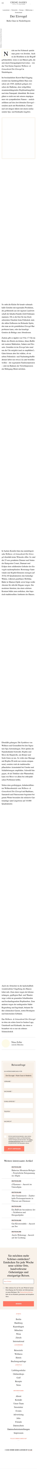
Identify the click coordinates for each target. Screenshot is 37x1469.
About (18, 1396)
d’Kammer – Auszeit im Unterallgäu (22, 1185)
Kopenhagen (18, 1326)
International (18, 1341)
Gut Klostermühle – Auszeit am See (23, 1225)
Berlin (18, 1319)
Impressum (18, 1432)
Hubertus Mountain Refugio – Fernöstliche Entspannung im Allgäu (23, 1173)
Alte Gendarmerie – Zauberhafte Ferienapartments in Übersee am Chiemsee (23, 1198)
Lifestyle (18, 1365)
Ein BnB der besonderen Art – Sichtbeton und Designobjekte (23, 1212)
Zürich (18, 1337)
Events (18, 1410)
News (18, 1385)
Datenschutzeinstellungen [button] (18, 1429)
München (18, 1330)
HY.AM (30, 1450)
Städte (18, 1313)
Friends (18, 1421)
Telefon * (7, 1111)
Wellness (18, 1353)
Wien (18, 1333)
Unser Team (18, 1403)
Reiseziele (18, 1350)
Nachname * (8, 1091)
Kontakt (18, 1399)
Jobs (18, 1418)
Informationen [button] (18, 1390)
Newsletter (18, 1407)
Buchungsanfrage (18, 1361)
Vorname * (7, 1081)
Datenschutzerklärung (26, 1292)
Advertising (18, 1414)
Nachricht (8, 1121)
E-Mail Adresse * (9, 1101)
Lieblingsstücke (18, 1370)
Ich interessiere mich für (13, 1071)
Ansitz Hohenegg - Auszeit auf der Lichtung (23, 1236)
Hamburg (18, 1322)
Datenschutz (18, 1425)
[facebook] (11, 1444)
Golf (19, 1377)
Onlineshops (18, 1373)
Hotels (18, 1357)
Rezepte (18, 1381)
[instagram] (16, 1444)
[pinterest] (21, 1444)
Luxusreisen (18, 1345)
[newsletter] (26, 1444)
